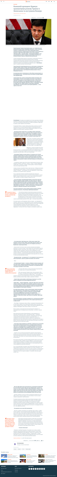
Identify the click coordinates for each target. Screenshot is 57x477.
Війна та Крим (10, 454)
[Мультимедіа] (51, 1)
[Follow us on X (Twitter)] (31, 469)
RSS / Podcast (3, 473)
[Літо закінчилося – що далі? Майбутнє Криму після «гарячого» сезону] (23, 461)
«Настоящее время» (22, 13)
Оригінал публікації (17, 438)
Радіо (2, 470)
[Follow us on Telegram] (36, 469)
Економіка (9, 459)
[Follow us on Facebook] (29, 469)
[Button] (34, 17)
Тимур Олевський (16, 13)
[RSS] (40, 469)
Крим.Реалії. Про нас (18, 468)
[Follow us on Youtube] (33, 469)
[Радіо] (54, 1)
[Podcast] (42, 469)
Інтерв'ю (46, 454)
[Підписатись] (44, 469)
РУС (46, 1)
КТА (49, 1)
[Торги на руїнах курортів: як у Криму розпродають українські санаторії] (4, 461)
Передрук (16, 470)
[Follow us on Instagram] (38, 469)
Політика (15, 4)
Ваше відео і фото (4, 468)
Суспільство (28, 454)
